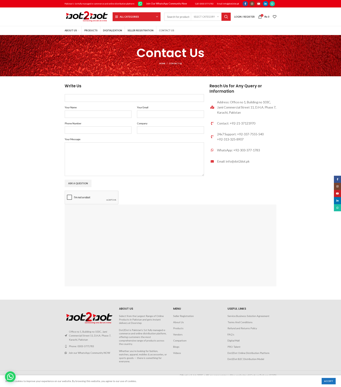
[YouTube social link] (258, 3)
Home (162, 63)
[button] (10, 376)
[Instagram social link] (252, 3)
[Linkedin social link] (265, 3)
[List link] (242, 150)
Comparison (179, 340)
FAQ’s (231, 334)
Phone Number (73, 123)
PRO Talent (234, 346)
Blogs (176, 346)
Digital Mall (234, 340)
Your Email (142, 107)
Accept (328, 381)
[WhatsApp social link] (272, 3)
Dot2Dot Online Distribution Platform (248, 352)
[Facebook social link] (245, 3)
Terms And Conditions (240, 322)
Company (142, 123)
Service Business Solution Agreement (248, 315)
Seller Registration (183, 315)
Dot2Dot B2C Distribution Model (246, 359)
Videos (177, 352)
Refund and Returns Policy (242, 328)
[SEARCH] (226, 17)
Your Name (71, 107)
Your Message (72, 139)
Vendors (178, 334)
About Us (178, 322)
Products (178, 328)
